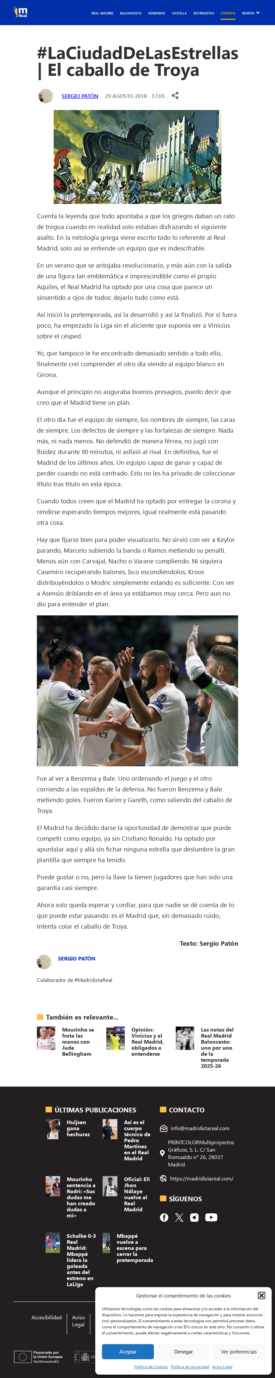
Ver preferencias (239, 1352)
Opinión (228, 13)
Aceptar (127, 1352)
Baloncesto (131, 13)
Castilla (179, 13)
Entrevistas (204, 13)
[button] (261, 1295)
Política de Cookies (151, 1366)
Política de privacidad (190, 1366)
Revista (248, 13)
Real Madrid (102, 13)
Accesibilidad (47, 1317)
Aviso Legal (222, 1366)
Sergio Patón (80, 95)
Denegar (183, 1352)
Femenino (156, 13)
